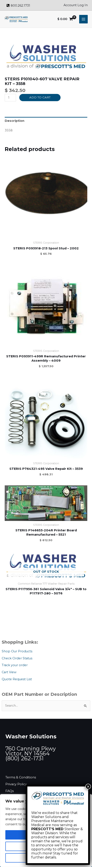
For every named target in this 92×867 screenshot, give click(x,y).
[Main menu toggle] (83, 19)
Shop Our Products (17, 651)
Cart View (9, 672)
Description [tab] (14, 121)
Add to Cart (39, 97)
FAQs (9, 791)
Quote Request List (17, 679)
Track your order (15, 665)
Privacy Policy (16, 784)
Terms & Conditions (20, 777)
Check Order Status (17, 658)
